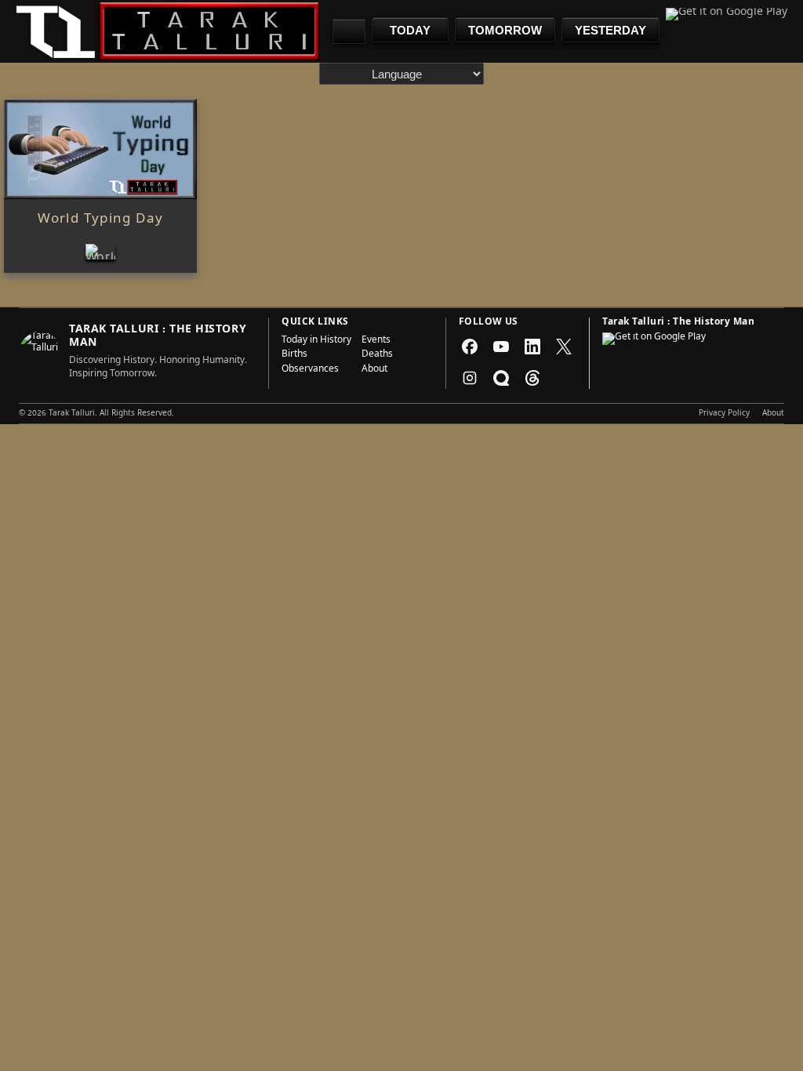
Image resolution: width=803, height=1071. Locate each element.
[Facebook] (470, 347)
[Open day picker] (348, 31)
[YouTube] (501, 347)
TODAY (410, 30)
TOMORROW (505, 30)
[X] (564, 347)
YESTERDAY (610, 30)
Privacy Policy (724, 414)
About (374, 370)
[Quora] (501, 378)
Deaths (377, 355)
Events (376, 341)
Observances (310, 370)
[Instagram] (470, 378)
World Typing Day (100, 220)
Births (294, 355)
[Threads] (532, 378)
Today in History (316, 341)
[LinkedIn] (532, 347)
